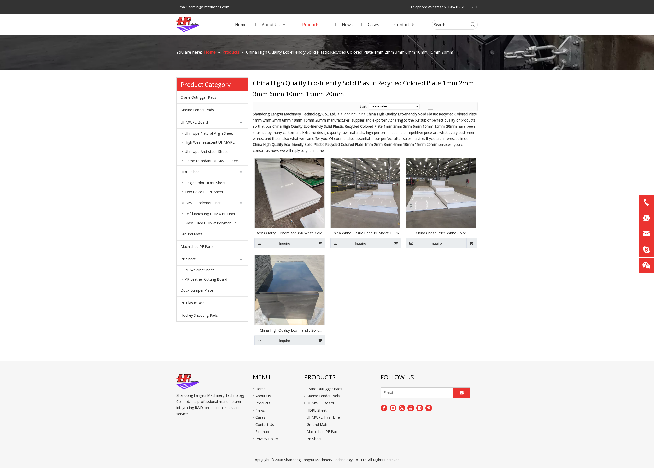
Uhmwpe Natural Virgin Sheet (209, 133)
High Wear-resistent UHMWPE (210, 142)
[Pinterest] (428, 408)
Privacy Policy (266, 438)
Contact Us (264, 424)
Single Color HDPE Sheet (205, 182)
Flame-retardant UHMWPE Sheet (212, 160)
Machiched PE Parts (197, 246)
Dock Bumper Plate (197, 290)
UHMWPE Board (194, 122)
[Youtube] (410, 408)
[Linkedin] (393, 408)
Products (262, 403)
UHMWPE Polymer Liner (201, 202)
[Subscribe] (461, 392)
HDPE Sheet (191, 171)
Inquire (284, 243)
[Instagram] (419, 408)
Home (260, 388)
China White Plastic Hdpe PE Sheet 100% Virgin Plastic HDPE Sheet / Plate (365, 233)
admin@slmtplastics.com (208, 7)
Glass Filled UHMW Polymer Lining (213, 223)
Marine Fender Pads (197, 109)
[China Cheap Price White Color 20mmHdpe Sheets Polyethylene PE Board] (441, 192)
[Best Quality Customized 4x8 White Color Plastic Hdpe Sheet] (289, 192)
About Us (263, 395)
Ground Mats (191, 234)
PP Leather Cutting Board (206, 279)
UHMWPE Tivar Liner (324, 417)
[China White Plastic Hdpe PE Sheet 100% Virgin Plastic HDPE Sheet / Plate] (365, 192)
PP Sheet (188, 259)
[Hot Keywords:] (472, 24)
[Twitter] (402, 408)
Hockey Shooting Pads (199, 315)
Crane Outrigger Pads (198, 97)
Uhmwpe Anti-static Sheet (206, 151)
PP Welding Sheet (199, 270)
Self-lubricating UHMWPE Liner (210, 213)
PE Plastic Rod (192, 302)
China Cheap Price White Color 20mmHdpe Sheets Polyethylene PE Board (441, 233)
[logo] (187, 381)
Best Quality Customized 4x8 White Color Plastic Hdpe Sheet (289, 233)
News (260, 410)
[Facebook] (384, 408)
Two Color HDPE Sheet (204, 191)
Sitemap (262, 431)
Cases (260, 417)
